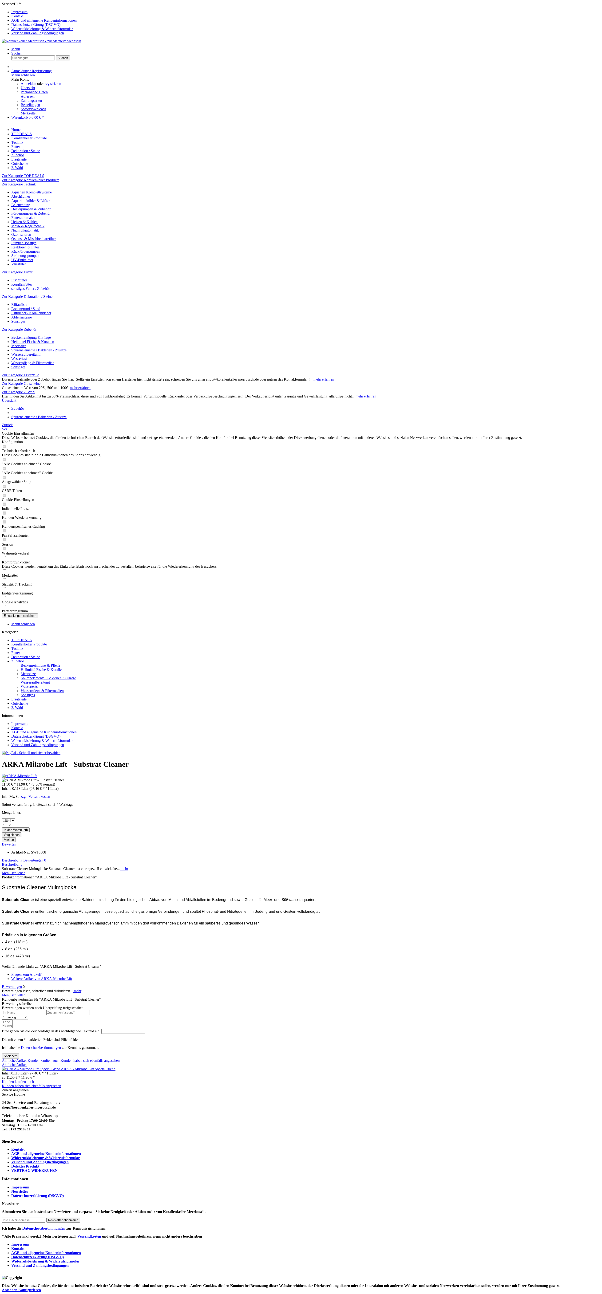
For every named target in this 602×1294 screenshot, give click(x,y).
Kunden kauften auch (43, 1060)
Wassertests (19, 359)
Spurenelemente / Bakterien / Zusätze (39, 350)
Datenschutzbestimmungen (41, 1048)
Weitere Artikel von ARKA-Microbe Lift (41, 979)
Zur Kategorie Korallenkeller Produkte (30, 180)
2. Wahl (17, 708)
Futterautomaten (23, 218)
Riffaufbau (19, 305)
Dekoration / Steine (25, 657)
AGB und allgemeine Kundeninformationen (44, 20)
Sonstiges (18, 321)
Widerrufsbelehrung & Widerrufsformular (42, 29)
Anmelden (29, 84)
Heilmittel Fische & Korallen (32, 342)
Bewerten (9, 844)
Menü (15, 49)
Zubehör (17, 661)
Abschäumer (20, 196)
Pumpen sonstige (23, 243)
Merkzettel (28, 113)
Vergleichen (12, 835)
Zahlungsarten (31, 100)
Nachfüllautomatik (25, 230)
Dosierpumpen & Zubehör (31, 209)
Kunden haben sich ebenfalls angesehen (90, 1060)
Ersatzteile (19, 699)
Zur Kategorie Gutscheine (21, 383)
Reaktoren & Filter (25, 247)
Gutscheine (19, 703)
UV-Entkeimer (22, 260)
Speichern (10, 1056)
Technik (17, 648)
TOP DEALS (21, 640)
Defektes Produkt (25, 1166)
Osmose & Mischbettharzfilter (33, 239)
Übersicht (28, 88)
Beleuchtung (20, 205)
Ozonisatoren (21, 234)
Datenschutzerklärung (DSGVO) (35, 25)
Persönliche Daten (34, 92)
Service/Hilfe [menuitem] (39, 18)
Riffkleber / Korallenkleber (31, 313)
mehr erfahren (323, 379)
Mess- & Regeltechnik (27, 226)
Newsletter (19, 1191)
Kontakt (17, 16)
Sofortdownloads (33, 109)
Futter (15, 653)
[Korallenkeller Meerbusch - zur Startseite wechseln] (41, 41)
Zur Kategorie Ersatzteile (20, 375)
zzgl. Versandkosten (35, 796)
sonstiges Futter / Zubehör (30, 289)
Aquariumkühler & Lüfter (30, 201)
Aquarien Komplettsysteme (31, 192)
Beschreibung (12, 860)
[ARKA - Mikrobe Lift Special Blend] (31, 1069)
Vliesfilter (18, 264)
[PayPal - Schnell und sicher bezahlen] (31, 753)
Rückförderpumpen (25, 251)
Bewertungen (34, 860)
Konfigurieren (29, 1290)
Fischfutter (19, 280)
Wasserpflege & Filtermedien (32, 363)
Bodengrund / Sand (25, 309)
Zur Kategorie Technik (19, 184)
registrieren (53, 84)
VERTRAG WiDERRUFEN (34, 1170)
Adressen (28, 96)
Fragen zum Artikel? (26, 974)
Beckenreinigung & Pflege (31, 337)
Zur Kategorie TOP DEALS (23, 176)
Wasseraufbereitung (25, 354)
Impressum (19, 12)
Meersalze (18, 346)
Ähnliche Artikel (14, 1060)
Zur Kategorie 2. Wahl (18, 392)
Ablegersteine (21, 317)
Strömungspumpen (25, 256)
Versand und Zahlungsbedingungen (37, 33)
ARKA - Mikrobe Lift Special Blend (88, 1069)
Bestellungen (30, 105)
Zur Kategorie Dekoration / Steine (27, 297)
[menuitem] (305, 12)
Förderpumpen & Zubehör (31, 213)
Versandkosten (89, 1236)
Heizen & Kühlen (24, 222)
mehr (124, 869)
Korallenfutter (21, 284)
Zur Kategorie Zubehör (19, 329)
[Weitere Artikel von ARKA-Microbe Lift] (19, 776)
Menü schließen (23, 75)
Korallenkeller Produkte (29, 644)
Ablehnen (10, 1290)
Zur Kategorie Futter (17, 272)
